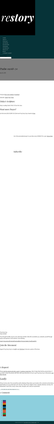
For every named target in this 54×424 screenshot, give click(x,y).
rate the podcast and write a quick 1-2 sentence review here (17, 371)
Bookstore (6, 44)
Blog (4, 51)
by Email (30, 341)
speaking (5, 46)
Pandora (16, 341)
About (5, 39)
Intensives (6, 48)
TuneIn (6, 97)
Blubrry (19, 341)
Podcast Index (24, 341)
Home (4, 38)
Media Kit (5, 49)
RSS (9, 97)
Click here (22, 349)
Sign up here (50, 136)
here (34, 113)
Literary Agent (7, 53)
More (12, 97)
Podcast (5, 41)
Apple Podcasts (3, 341)
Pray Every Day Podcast (11, 73)
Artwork (5, 43)
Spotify (8, 341)
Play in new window (9, 94)
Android (12, 341)
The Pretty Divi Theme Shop (30, 422)
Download (17, 94)
